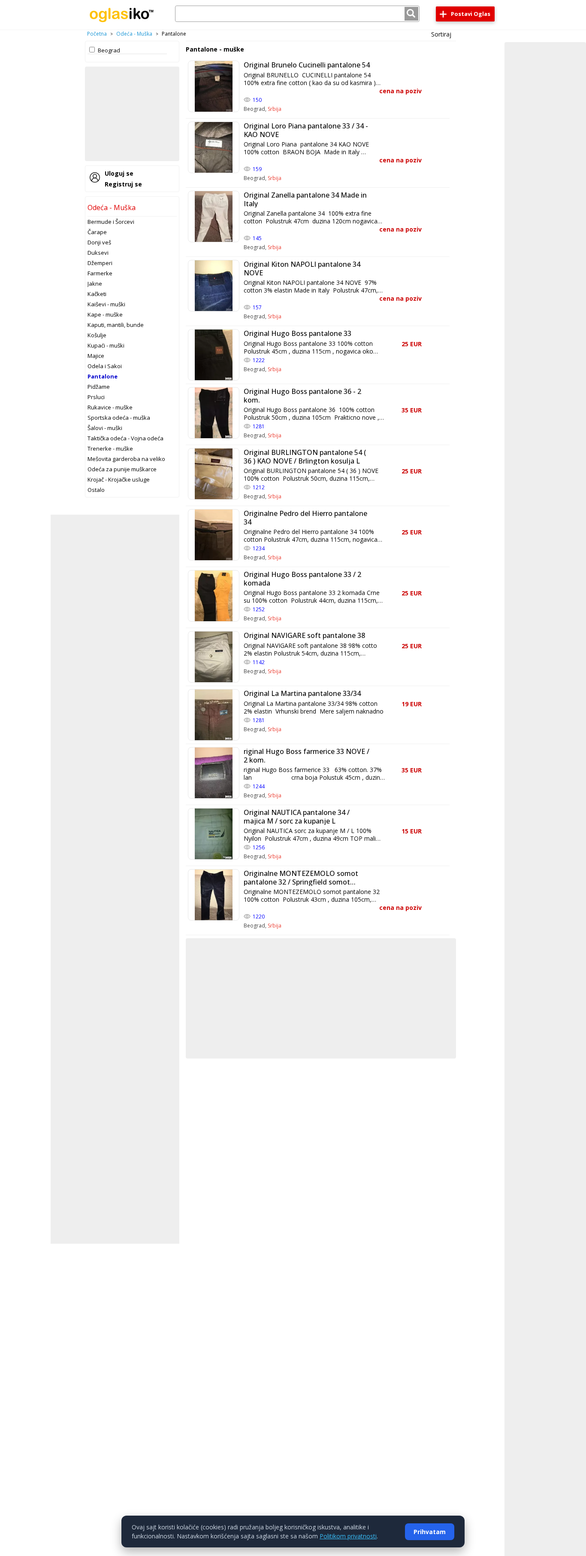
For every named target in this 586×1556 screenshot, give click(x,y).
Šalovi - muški (105, 428)
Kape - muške (105, 314)
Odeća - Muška (134, 33)
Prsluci (96, 397)
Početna (97, 33)
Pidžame (99, 387)
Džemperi (100, 263)
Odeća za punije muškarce (122, 469)
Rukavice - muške (110, 407)
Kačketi (97, 294)
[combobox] (297, 13)
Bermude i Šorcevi (111, 222)
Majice (96, 356)
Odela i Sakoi (105, 366)
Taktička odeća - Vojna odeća (125, 438)
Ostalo (96, 490)
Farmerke (100, 273)
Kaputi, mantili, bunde (116, 325)
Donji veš (99, 242)
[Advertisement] (132, 114)
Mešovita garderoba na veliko (126, 459)
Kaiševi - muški (106, 304)
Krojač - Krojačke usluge (119, 479)
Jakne (95, 283)
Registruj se (123, 184)
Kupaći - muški (106, 345)
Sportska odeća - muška (119, 417)
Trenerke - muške (110, 448)
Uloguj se (119, 173)
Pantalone (103, 376)
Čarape (97, 232)
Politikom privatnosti (348, 1536)
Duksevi (98, 252)
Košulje (97, 335)
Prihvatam (430, 1532)
